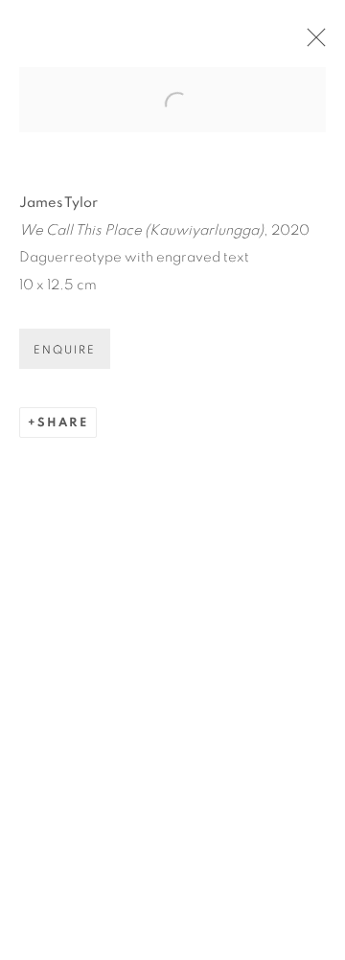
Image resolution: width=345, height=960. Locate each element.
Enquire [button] (65, 349)
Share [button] (62, 422)
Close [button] (311, 43)
